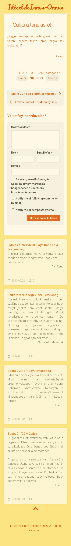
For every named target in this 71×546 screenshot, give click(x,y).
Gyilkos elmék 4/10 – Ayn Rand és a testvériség (33, 247)
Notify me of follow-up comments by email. (34, 200)
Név (14, 152)
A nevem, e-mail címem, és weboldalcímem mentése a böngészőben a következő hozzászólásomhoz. (30, 186)
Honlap (15, 165)
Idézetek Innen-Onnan (35, 7)
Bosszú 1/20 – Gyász (22, 434)
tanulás (52, 78)
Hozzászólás (20, 127)
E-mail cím (44, 152)
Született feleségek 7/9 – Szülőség (33, 295)
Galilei (22, 78)
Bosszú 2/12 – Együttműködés (29, 371)
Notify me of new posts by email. (36, 209)
